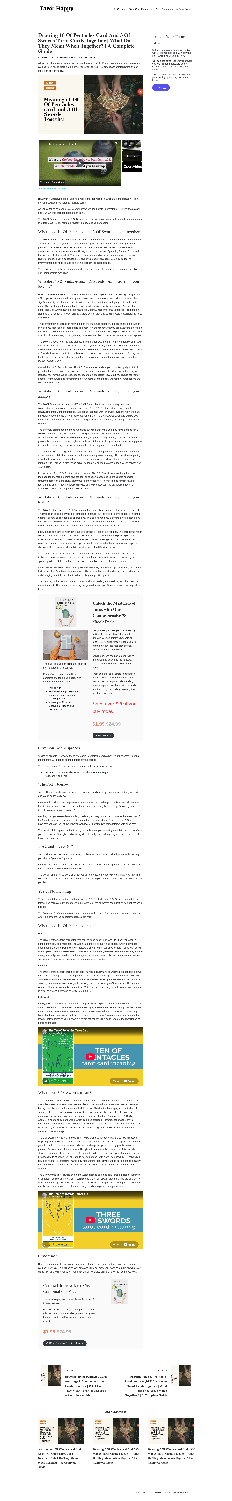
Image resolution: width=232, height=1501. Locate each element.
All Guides (119, 9)
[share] (116, 142)
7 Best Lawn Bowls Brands (62, 144)
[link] (43, 144)
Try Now (161, 87)
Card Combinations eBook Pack (173, 9)
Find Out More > (103, 735)
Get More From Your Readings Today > (64, 1343)
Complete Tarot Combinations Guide (172, 1492)
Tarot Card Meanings (140, 9)
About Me (141, 1492)
